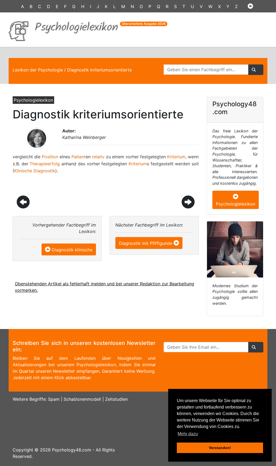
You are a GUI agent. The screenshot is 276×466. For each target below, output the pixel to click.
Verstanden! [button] (220, 448)
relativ (98, 156)
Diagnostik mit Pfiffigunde (145, 243)
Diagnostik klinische (72, 249)
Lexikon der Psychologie (38, 70)
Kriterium (176, 156)
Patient (78, 156)
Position (50, 156)
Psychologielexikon (235, 204)
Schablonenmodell (82, 399)
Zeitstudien (116, 399)
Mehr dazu (188, 433)
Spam (54, 399)
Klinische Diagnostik (34, 170)
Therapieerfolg (45, 163)
